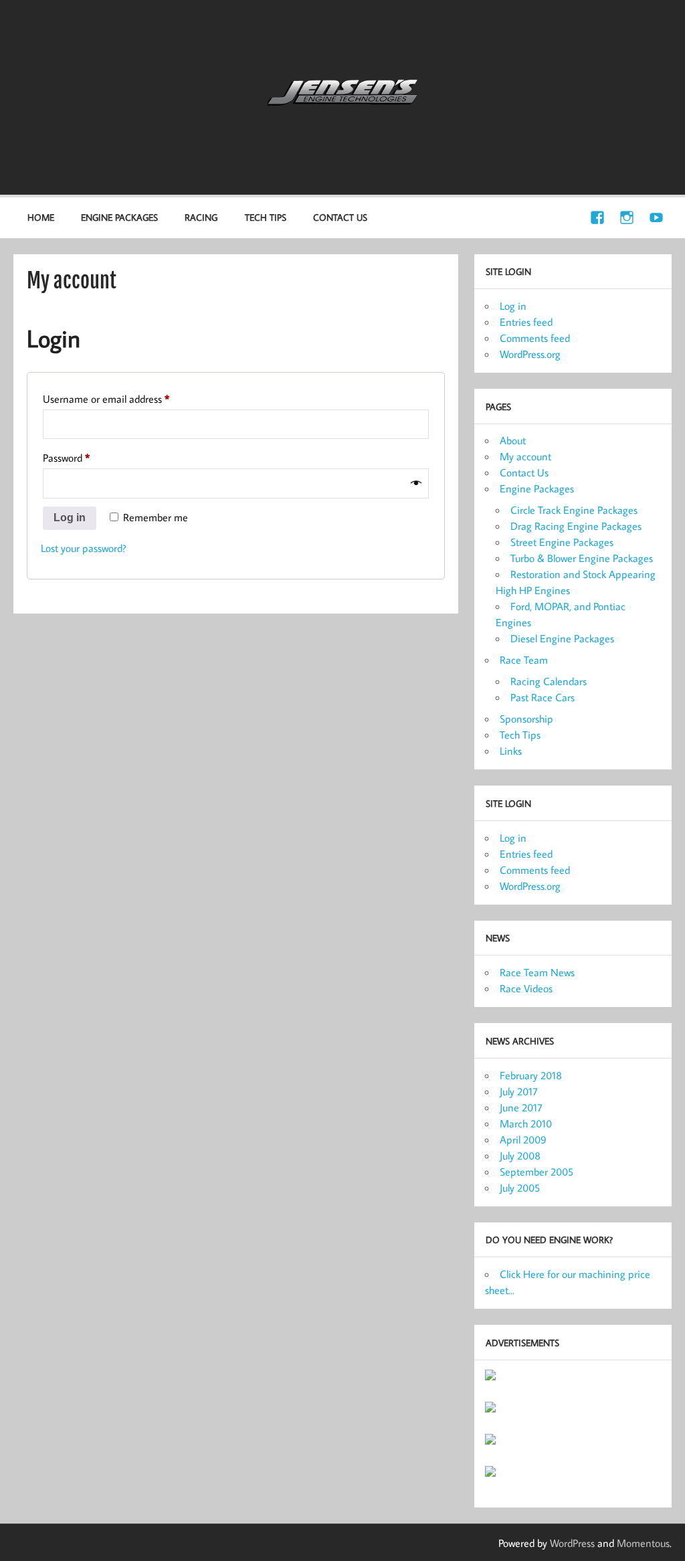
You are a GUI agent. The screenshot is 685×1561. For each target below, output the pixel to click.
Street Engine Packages (561, 542)
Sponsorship (526, 718)
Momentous (643, 1543)
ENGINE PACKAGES (119, 217)
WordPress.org (530, 354)
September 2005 (536, 1171)
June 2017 (521, 1107)
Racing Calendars (548, 681)
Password (85, 457)
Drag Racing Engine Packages (576, 526)
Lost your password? (83, 548)
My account (525, 456)
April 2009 (523, 1139)
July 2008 (520, 1155)
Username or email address (125, 398)
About (513, 440)
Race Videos (526, 988)
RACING (201, 217)
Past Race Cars (542, 697)
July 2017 (519, 1091)
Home (40, 217)
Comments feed (535, 338)
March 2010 (526, 1123)
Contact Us (340, 217)
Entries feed (526, 322)
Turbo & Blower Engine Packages (581, 558)
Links (511, 750)
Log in (70, 517)
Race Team (524, 659)
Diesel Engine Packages (562, 638)
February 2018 (531, 1075)
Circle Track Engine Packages (574, 510)
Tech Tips (265, 217)
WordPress (572, 1543)
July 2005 (520, 1187)
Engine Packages (537, 488)
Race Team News (537, 972)
